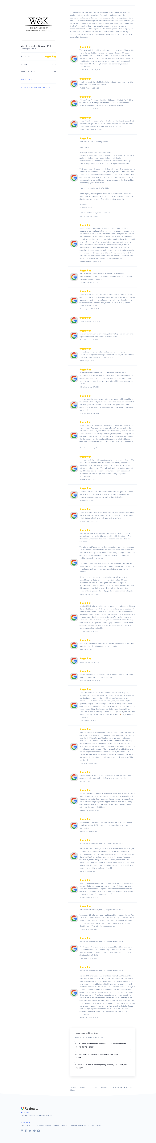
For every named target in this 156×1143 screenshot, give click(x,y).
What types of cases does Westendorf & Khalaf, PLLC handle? (99, 1055)
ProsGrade (25, 1122)
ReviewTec (25, 1112)
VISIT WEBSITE (26, 79)
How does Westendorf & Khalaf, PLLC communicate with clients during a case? (100, 1045)
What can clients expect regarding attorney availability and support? (101, 1066)
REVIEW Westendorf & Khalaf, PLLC (35, 87)
